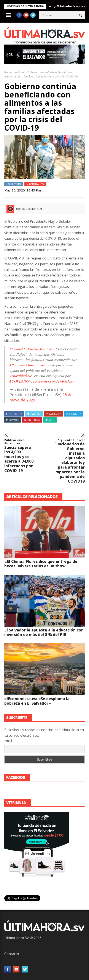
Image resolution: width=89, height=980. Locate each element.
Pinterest (33, 419)
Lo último (19, 72)
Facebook (15, 413)
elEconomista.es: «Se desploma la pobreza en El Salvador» (37, 701)
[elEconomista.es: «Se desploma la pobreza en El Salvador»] (44, 669)
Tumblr (13, 419)
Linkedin (75, 413)
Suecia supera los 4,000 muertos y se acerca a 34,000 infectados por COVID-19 (18, 455)
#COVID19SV (20, 381)
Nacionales (35, 184)
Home (8, 72)
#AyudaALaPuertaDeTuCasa (32, 348)
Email (8, 741)
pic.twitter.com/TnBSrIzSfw (54, 381)
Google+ (55, 413)
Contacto (11, 953)
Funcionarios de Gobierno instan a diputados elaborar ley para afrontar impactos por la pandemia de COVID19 (69, 461)
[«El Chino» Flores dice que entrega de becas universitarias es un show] (44, 532)
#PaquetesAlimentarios (28, 364)
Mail (51, 419)
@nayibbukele (21, 375)
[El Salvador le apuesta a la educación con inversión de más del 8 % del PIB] (44, 601)
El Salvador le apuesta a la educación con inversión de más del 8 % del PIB (44, 632)
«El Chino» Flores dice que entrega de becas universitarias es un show (40, 563)
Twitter (35, 413)
